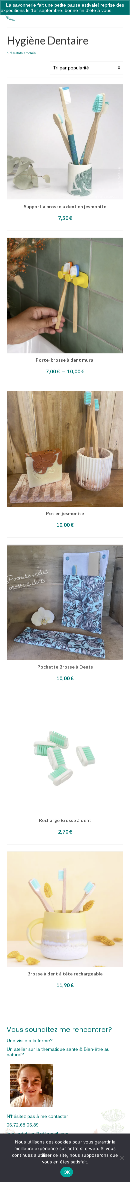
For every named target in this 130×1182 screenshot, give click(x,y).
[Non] (121, 1157)
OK (67, 1172)
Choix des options (65, 380)
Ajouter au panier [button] (65, 226)
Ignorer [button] (121, 10)
